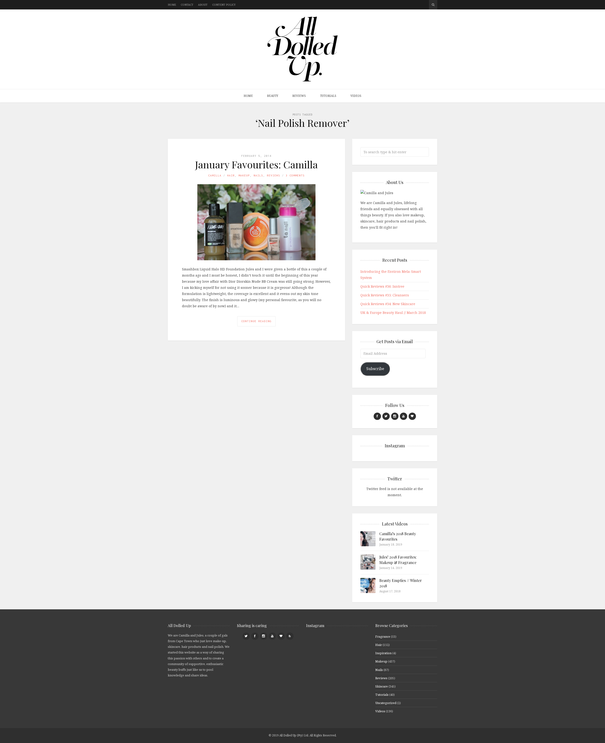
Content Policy (224, 4)
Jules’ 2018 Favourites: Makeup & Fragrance (398, 560)
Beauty (272, 96)
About (202, 4)
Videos (355, 96)
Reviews (299, 96)
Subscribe (375, 368)
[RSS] (290, 636)
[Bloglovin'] (412, 416)
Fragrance (382, 636)
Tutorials (328, 96)
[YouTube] (403, 416)
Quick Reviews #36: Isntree (382, 286)
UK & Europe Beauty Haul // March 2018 (393, 312)
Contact (187, 4)
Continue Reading (256, 321)
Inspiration (383, 653)
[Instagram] (394, 416)
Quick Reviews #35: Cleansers (384, 295)
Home (172, 4)
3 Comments (295, 175)
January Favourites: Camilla (256, 164)
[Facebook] (377, 416)
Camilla (214, 175)
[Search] (433, 4)
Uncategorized (385, 703)
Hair (231, 175)
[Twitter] (386, 416)
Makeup (244, 175)
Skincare (381, 686)
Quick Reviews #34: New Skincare (387, 304)
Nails (258, 175)
